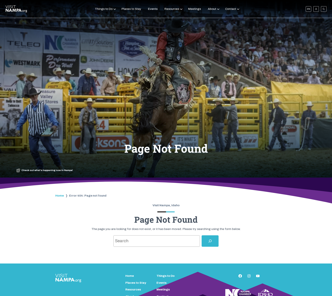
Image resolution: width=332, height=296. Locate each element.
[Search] (210, 241)
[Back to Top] (323, 284)
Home (59, 195)
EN (308, 9)
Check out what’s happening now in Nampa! (47, 170)
